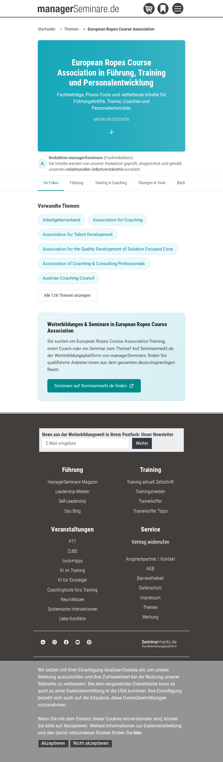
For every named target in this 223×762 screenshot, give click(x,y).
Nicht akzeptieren (91, 743)
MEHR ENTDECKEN (111, 119)
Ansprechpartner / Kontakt (150, 559)
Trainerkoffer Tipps (150, 511)
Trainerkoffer (150, 501)
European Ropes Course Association (121, 29)
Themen (71, 29)
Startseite (46, 29)
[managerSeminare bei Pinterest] (89, 642)
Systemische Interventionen (73, 609)
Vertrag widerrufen (150, 542)
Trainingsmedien (150, 491)
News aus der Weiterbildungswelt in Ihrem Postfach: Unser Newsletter (107, 434)
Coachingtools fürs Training (72, 590)
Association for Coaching (118, 220)
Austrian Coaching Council (68, 278)
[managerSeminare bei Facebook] (66, 642)
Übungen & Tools (152, 182)
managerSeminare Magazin (73, 482)
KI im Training (72, 570)
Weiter (142, 443)
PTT (72, 541)
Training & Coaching (111, 182)
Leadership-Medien (72, 491)
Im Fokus (51, 182)
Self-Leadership (72, 501)
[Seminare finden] (159, 643)
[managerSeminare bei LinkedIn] (43, 642)
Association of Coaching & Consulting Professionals (94, 263)
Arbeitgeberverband (61, 220)
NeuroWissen (72, 599)
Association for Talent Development (78, 234)
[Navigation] (178, 9)
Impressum (150, 598)
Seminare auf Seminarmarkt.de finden (90, 385)
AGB (150, 568)
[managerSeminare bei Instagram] (54, 642)
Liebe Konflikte (72, 618)
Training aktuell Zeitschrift (150, 482)
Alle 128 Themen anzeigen (67, 295)
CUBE (72, 551)
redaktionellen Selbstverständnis (94, 169)
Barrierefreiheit (150, 578)
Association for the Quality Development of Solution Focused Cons (108, 249)
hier (138, 733)
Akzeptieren (53, 743)
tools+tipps (72, 561)
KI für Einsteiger (72, 580)
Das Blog (72, 511)
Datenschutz (150, 588)
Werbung (150, 617)
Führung (76, 182)
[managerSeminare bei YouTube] (78, 642)
